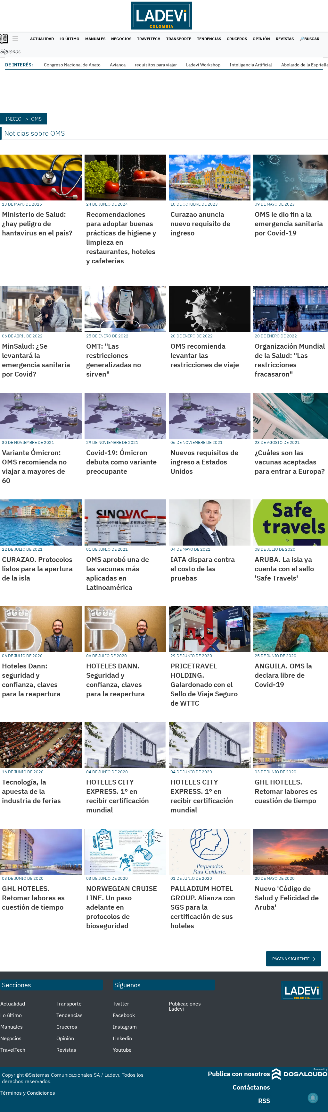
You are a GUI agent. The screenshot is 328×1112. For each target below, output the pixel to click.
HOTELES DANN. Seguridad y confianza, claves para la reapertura (115, 679)
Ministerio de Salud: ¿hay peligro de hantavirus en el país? (37, 223)
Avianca (118, 65)
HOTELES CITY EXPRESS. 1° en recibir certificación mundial (117, 795)
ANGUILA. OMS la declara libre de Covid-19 (283, 675)
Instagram (125, 1026)
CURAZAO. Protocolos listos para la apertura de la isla (37, 568)
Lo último (69, 38)
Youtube (122, 1050)
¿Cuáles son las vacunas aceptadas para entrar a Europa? (290, 462)
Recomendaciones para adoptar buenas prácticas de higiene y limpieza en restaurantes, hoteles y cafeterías (121, 237)
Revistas (285, 38)
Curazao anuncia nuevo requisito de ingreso (200, 223)
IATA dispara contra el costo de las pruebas (202, 568)
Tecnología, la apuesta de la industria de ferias (31, 791)
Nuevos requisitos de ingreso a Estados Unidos (204, 462)
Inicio (13, 118)
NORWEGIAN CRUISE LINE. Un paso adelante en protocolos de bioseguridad (121, 907)
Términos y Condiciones (27, 1093)
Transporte (178, 38)
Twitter (121, 1003)
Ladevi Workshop (203, 65)
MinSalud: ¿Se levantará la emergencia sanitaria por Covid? (36, 359)
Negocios (121, 38)
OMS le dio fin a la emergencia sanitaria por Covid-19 (289, 223)
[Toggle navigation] (13, 38)
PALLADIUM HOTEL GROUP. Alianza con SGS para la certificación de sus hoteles (202, 907)
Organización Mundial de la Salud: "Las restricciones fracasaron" (290, 359)
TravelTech (148, 38)
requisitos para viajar (156, 65)
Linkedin (122, 1038)
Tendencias (209, 38)
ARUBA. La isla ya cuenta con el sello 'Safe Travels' (284, 568)
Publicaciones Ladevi (185, 1006)
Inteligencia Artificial (251, 65)
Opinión (261, 38)
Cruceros (237, 38)
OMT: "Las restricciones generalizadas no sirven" (113, 359)
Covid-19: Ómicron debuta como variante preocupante (121, 462)
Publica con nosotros (239, 1073)
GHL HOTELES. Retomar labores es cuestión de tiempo (286, 791)
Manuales (95, 38)
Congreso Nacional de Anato (72, 65)
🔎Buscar (309, 38)
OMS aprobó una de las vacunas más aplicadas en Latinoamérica (117, 573)
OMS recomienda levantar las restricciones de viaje (204, 355)
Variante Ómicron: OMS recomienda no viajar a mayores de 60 (34, 466)
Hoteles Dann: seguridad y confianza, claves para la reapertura (31, 679)
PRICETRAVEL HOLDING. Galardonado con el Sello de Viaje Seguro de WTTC (204, 684)
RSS (264, 1100)
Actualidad (42, 38)
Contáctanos (251, 1087)
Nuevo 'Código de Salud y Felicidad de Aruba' (287, 898)
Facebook (124, 1015)
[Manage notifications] (313, 1098)
